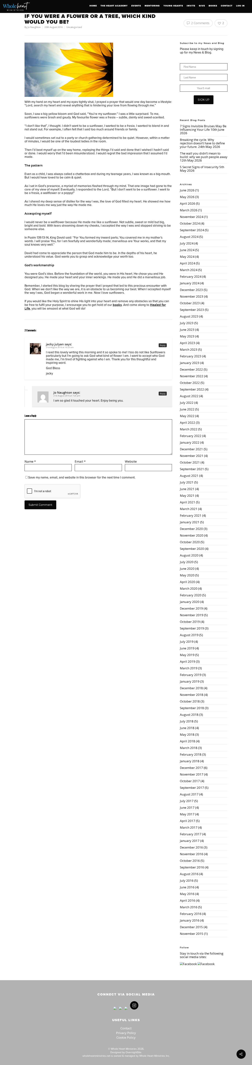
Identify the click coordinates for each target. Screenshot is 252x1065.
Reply (162, 345)
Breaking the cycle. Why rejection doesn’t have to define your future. (202, 143)
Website (131, 461)
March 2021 (188, 509)
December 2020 (191, 529)
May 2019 (187, 655)
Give (202, 5)
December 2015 (191, 927)
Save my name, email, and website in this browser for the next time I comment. (81, 477)
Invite (191, 5)
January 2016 (189, 920)
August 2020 (189, 555)
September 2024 (192, 230)
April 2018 (187, 741)
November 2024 (191, 217)
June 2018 (187, 728)
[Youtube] (126, 1011)
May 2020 (187, 575)
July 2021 (187, 482)
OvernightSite (133, 1052)
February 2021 (190, 515)
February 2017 (190, 834)
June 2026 (187, 190)
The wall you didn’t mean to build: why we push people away (203, 155)
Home (93, 5)
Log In (240, 5)
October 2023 (190, 303)
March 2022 (188, 429)
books (117, 305)
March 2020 (188, 588)
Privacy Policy (126, 1033)
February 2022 (190, 436)
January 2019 (189, 681)
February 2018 (190, 754)
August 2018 (189, 714)
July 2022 (187, 402)
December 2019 (191, 608)
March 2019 (188, 668)
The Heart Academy (114, 5)
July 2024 (187, 243)
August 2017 (189, 794)
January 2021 (189, 522)
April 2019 (187, 661)
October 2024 (190, 223)
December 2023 (191, 290)
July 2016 (187, 880)
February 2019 (190, 675)
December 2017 (191, 768)
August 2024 (189, 237)
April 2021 (187, 502)
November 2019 (191, 615)
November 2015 (191, 934)
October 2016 (190, 860)
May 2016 (187, 894)
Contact (226, 5)
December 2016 (191, 847)
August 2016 (189, 874)
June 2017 (187, 807)
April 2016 (187, 900)
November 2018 (191, 695)
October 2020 (190, 542)
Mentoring (152, 5)
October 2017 (190, 781)
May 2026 (187, 197)
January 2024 (189, 283)
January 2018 (189, 761)
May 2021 (187, 495)
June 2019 (187, 648)
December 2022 (191, 369)
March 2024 (188, 270)
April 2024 (187, 263)
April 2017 (187, 821)
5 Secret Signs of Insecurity (199, 167)
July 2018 (187, 721)
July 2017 (187, 801)
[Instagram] (133, 1011)
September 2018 (192, 708)
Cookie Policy (126, 1037)
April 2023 (187, 343)
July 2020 (187, 562)
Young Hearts (173, 5)
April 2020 (187, 582)
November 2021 (191, 456)
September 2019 (192, 628)
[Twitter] (120, 1011)
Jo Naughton (34, 27)
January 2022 (189, 442)
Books (213, 5)
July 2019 (187, 641)
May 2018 (187, 734)
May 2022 (187, 416)
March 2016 (188, 907)
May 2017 (187, 814)
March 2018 (188, 748)
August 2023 (189, 316)
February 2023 (190, 356)
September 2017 (192, 787)
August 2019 (189, 635)
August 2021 (189, 475)
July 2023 (187, 323)
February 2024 (190, 276)
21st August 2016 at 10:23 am (60, 347)
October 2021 (190, 462)
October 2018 (190, 701)
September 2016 (192, 867)
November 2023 (191, 296)
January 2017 (189, 841)
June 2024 (187, 250)
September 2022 (192, 389)
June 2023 (187, 329)
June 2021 (187, 489)
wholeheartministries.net (96, 1056)
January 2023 (189, 363)
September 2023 (192, 310)
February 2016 (190, 914)
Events (136, 5)
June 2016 (187, 887)
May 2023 (187, 336)
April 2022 (187, 422)
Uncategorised (74, 27)
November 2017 (191, 774)
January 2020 (189, 602)
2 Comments (199, 23)
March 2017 (188, 827)
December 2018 (191, 688)
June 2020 (187, 568)
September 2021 (192, 469)
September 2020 (192, 549)
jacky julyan (55, 344)
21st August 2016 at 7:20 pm (66, 395)
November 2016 (191, 854)
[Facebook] (114, 1011)
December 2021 (191, 449)
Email (80, 461)
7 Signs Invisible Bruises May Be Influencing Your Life (203, 128)
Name (30, 461)
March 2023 (188, 349)
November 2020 (191, 535)
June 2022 (187, 409)
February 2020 (190, 595)
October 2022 (190, 383)
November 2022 (191, 376)
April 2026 (187, 203)
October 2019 (190, 622)
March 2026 (188, 210)
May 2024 (187, 256)
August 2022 (189, 396)
